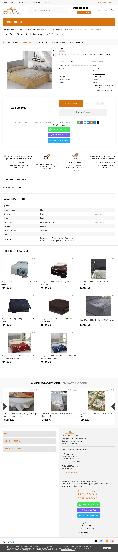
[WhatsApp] (78, 122)
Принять (107, 548)
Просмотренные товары (75, 383)
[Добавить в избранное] (53, 50)
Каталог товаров (14, 22)
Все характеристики (97, 61)
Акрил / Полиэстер (99, 74)
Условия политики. (68, 550)
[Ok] (107, 541)
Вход (99, 2)
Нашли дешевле (21, 122)
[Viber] (81, 122)
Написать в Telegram (60, 140)
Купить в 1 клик (83, 112)
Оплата (47, 3)
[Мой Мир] (94, 122)
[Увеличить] (29, 70)
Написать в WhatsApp (60, 129)
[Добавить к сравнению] (53, 55)
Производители (9, 3)
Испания (96, 68)
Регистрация (107, 2)
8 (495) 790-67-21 (80, 8)
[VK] (101, 541)
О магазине (23, 3)
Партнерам (36, 3)
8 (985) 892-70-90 (87, 497)
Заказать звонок (84, 12)
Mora (94, 65)
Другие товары (99, 214)
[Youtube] (112, 541)
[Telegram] (85, 122)
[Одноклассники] (91, 122)
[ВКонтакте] (88, 122)
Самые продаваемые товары (45, 383)
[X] (98, 122)
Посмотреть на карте (70, 472)
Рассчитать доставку (44, 122)
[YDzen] (96, 541)
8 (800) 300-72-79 (87, 494)
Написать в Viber (60, 135)
